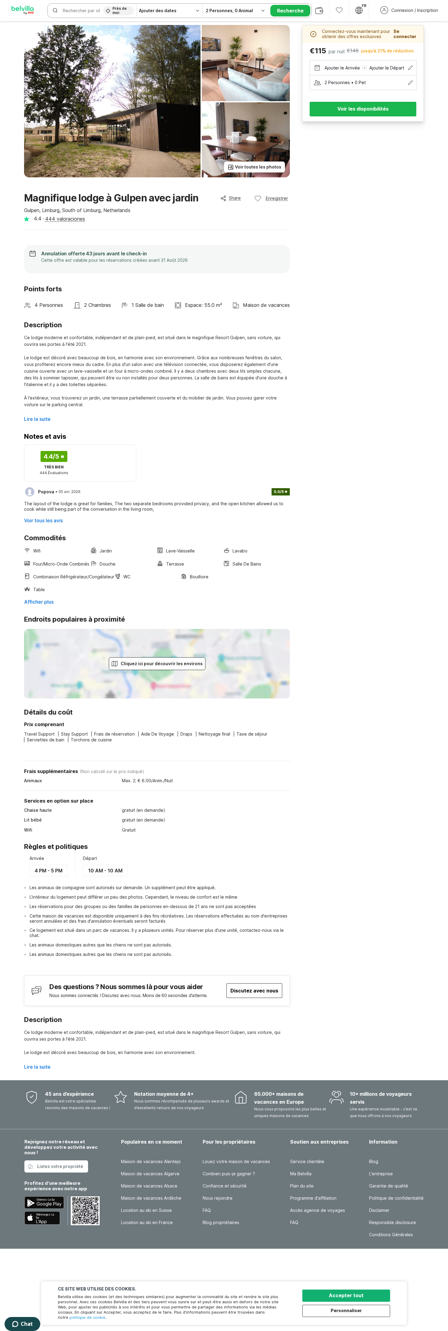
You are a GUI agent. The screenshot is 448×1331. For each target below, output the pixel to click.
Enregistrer (277, 198)
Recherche (290, 11)
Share (235, 198)
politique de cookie (87, 1317)
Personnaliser (346, 1310)
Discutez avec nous (254, 991)
